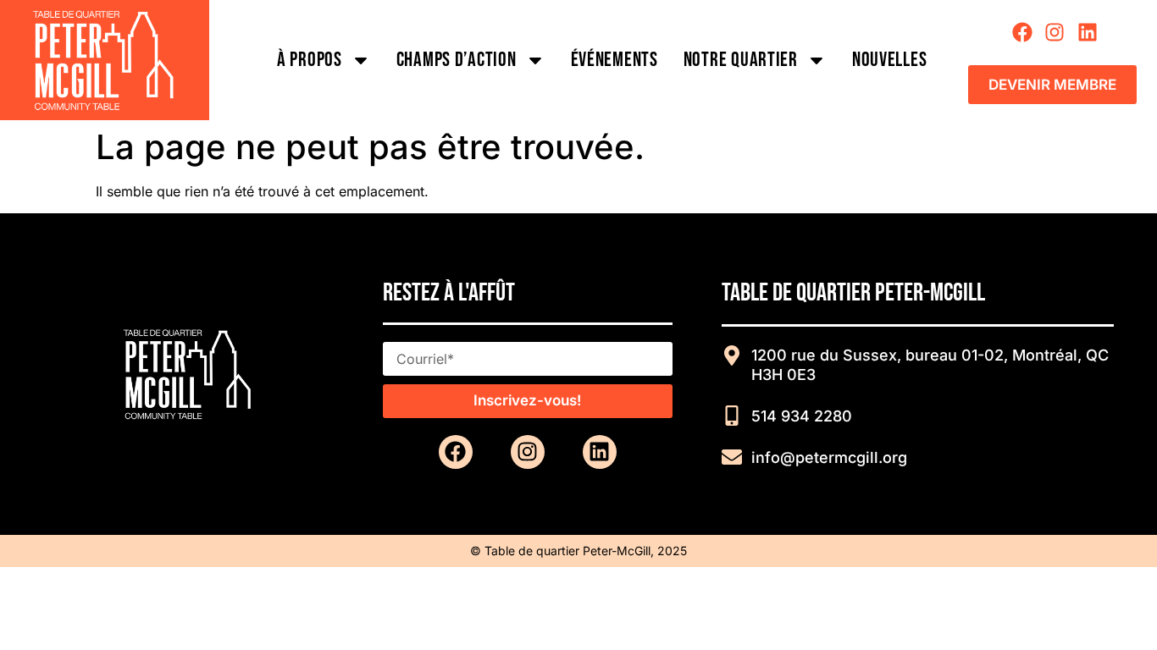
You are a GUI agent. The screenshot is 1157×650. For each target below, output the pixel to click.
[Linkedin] (1087, 32)
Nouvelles (889, 59)
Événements (614, 59)
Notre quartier (741, 59)
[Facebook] (1022, 32)
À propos (309, 59)
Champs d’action (456, 59)
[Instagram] (1054, 32)
